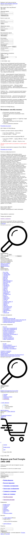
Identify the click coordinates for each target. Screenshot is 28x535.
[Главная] (3, 223)
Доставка (17, 354)
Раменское (15, 3)
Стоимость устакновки (6, 351)
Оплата (21, 354)
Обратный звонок (4, 385)
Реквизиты (5, 509)
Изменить (3, 58)
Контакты (12, 354)
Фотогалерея (8, 355)
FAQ (9, 354)
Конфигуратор (4, 354)
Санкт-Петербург (8, 3)
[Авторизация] (1, 414)
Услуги (14, 390)
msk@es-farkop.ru (4, 410)
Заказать (3, 30)
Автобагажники (4, 264)
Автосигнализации (5, 266)
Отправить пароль (5, 50)
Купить (2, 23)
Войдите (14, 46)
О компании (6, 398)
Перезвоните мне (4, 15)
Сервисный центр (16, 355)
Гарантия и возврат (7, 396)
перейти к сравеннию (6, 218)
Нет (4, 8)
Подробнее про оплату (6, 125)
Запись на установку (5, 263)
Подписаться (3, 531)
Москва (2, 3)
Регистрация (3, 45)
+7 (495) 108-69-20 (5, 402)
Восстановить (4, 35)
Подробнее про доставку (6, 149)
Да (1, 8)
